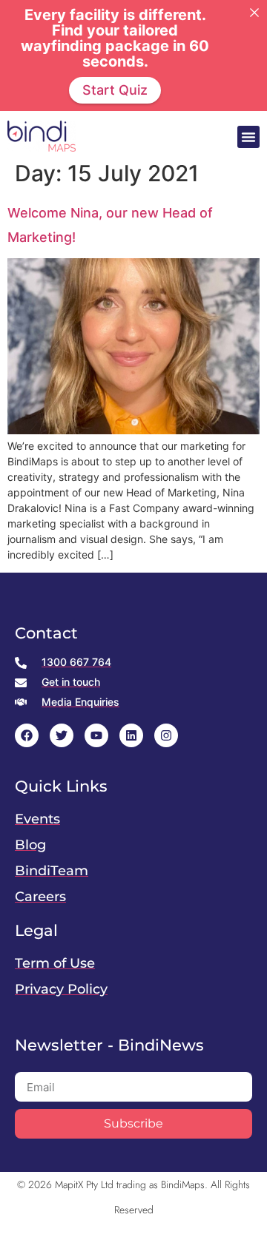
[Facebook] (27, 735)
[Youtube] (96, 735)
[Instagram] (166, 735)
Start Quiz (115, 90)
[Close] (254, 12)
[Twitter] (61, 735)
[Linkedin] (131, 735)
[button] (248, 137)
